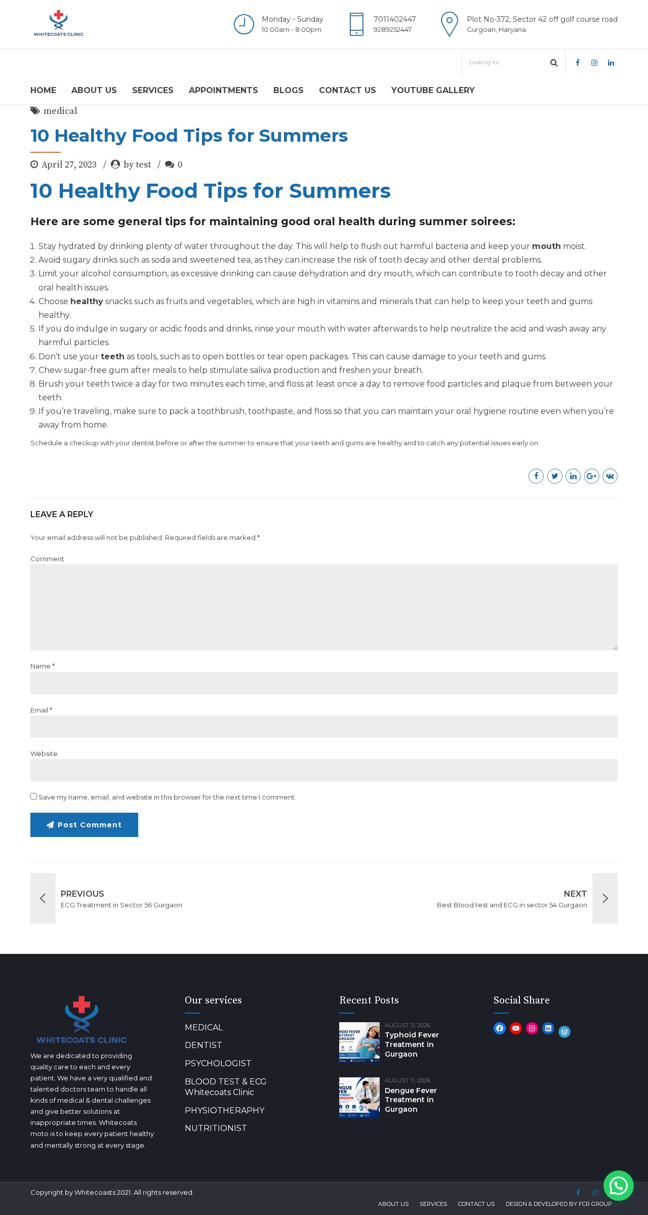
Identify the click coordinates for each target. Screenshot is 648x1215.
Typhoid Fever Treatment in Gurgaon (412, 1044)
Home (43, 90)
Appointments (223, 90)
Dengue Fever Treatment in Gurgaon (411, 1100)
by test (137, 165)
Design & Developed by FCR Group (559, 1203)
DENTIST (203, 1045)
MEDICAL (204, 1027)
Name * (42, 666)
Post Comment (90, 824)
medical (60, 111)
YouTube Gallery (433, 90)
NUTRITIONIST (216, 1128)
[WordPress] (564, 1032)
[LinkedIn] (548, 1028)
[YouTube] (516, 1028)
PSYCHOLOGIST (218, 1063)
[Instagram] (532, 1028)
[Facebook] (500, 1028)
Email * (41, 710)
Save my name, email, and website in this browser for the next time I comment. (167, 797)
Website (44, 753)
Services (153, 90)
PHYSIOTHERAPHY (224, 1110)
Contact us (347, 90)
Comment (47, 559)
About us (94, 90)
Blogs (288, 90)
